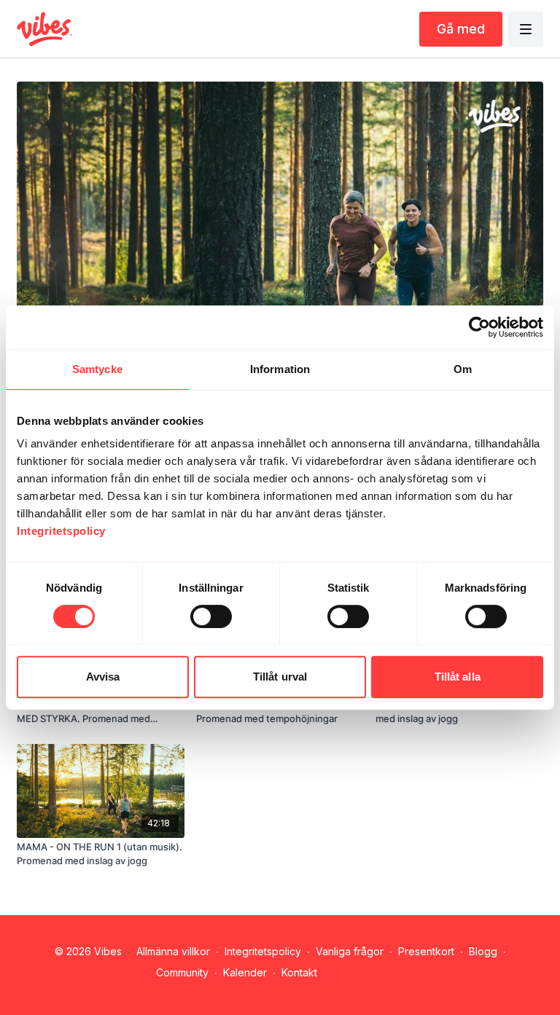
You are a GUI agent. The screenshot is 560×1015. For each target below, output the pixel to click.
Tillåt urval (280, 676)
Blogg (483, 951)
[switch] (211, 616)
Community (182, 972)
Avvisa (103, 676)
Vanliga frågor (350, 951)
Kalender (245, 972)
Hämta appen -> (369, 972)
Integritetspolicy (263, 951)
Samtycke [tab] (97, 369)
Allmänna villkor (173, 951)
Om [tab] (463, 369)
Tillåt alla (458, 676)
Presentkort (426, 951)
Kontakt (299, 972)
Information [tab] (280, 369)
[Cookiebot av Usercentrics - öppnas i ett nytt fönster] (479, 327)
